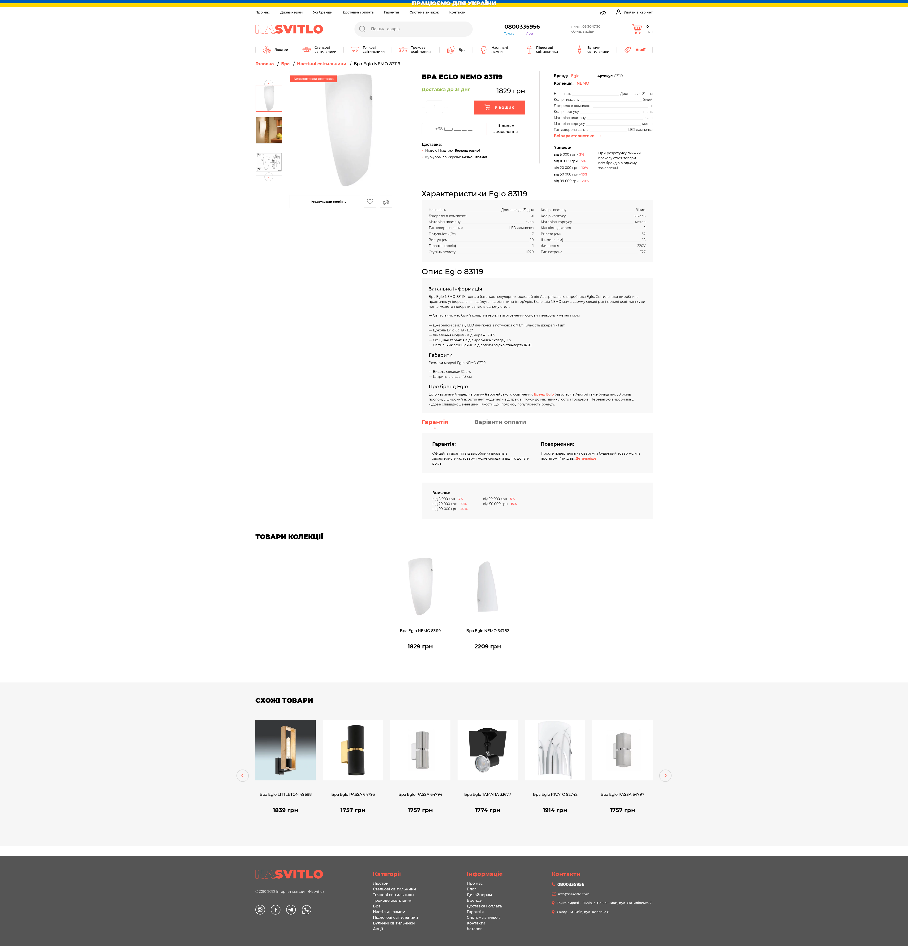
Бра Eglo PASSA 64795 (353, 794)
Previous (268, 75)
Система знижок (424, 12)
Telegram (511, 33)
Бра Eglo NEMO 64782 (487, 631)
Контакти (457, 12)
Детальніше (586, 458)
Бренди (474, 900)
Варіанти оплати (500, 421)
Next (268, 185)
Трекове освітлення (393, 900)
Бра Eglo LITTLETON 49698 (286, 794)
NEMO (583, 83)
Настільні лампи (389, 912)
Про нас (262, 12)
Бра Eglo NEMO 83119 (420, 631)
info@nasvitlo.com (573, 894)
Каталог (474, 929)
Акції (378, 929)
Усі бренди (322, 12)
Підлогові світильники (395, 917)
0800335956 (522, 26)
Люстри (381, 883)
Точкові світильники (393, 895)
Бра (376, 906)
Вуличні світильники (394, 923)
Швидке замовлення (505, 129)
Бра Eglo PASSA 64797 (622, 794)
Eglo (575, 76)
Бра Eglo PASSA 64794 (420, 794)
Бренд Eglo (544, 394)
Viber (529, 33)
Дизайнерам (291, 12)
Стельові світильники (394, 889)
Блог (471, 889)
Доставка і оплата (358, 12)
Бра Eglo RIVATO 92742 (555, 794)
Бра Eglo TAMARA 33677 (487, 794)
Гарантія (391, 12)
